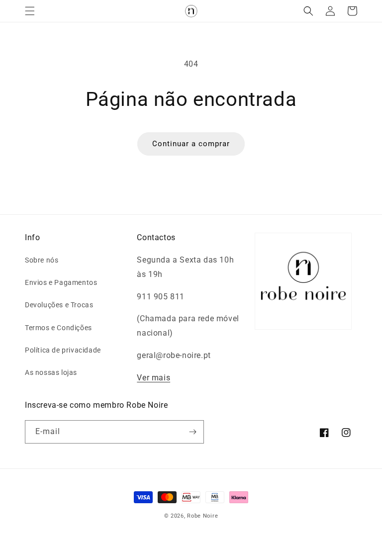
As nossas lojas (51, 372)
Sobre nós (41, 260)
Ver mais (153, 377)
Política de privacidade (63, 350)
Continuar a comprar (191, 143)
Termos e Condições (58, 328)
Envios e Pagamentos (61, 282)
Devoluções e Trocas (59, 305)
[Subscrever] (192, 432)
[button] (30, 11)
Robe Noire (202, 516)
